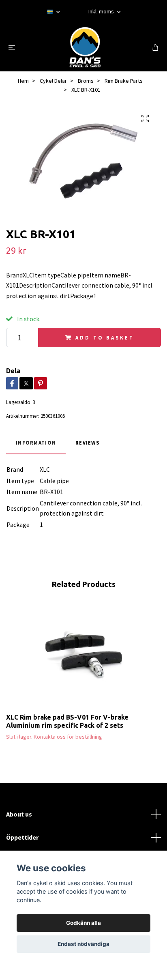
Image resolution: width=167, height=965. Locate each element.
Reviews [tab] (87, 442)
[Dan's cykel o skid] (85, 47)
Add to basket (104, 337)
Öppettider (22, 837)
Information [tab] (36, 442)
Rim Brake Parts (124, 80)
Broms (86, 80)
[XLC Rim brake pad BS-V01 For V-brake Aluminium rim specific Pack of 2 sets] (83, 659)
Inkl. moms (101, 11)
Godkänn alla (83, 923)
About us (19, 814)
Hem (23, 80)
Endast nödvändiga (83, 944)
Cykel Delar (53, 80)
